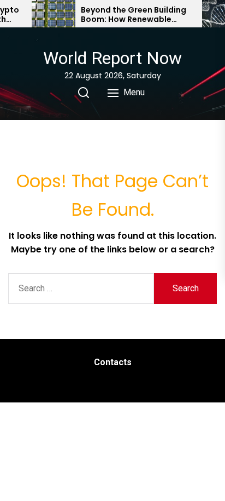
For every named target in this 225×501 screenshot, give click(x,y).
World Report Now (112, 58)
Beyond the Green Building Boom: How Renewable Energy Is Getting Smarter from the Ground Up (133, 14)
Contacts (113, 362)
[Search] (83, 92)
